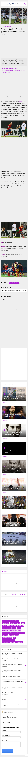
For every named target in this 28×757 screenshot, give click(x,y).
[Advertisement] (12, 46)
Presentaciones (12, 630)
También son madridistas (9, 640)
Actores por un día (7, 620)
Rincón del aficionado (14, 635)
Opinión (19, 628)
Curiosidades (6, 623)
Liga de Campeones (19, 625)
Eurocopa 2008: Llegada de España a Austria (13, 70)
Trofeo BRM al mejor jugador (9, 642)
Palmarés (5, 630)
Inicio (2, 26)
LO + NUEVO (6, 571)
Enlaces (12, 623)
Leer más (5, 402)
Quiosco (19, 630)
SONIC (14, 637)
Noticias (14, 628)
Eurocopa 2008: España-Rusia (9, 68)
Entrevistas (17, 623)
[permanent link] (4, 35)
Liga (12, 625)
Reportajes (5, 635)
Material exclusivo (7, 628)
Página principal (6, 722)
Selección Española (7, 26)
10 (4, 556)
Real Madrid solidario (7, 632)
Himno (22, 623)
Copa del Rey (15, 620)
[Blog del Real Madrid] (13, 4)
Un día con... (20, 642)
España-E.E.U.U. (6, 72)
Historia (4, 625)
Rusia (20, 101)
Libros (8, 625)
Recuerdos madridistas (19, 632)
